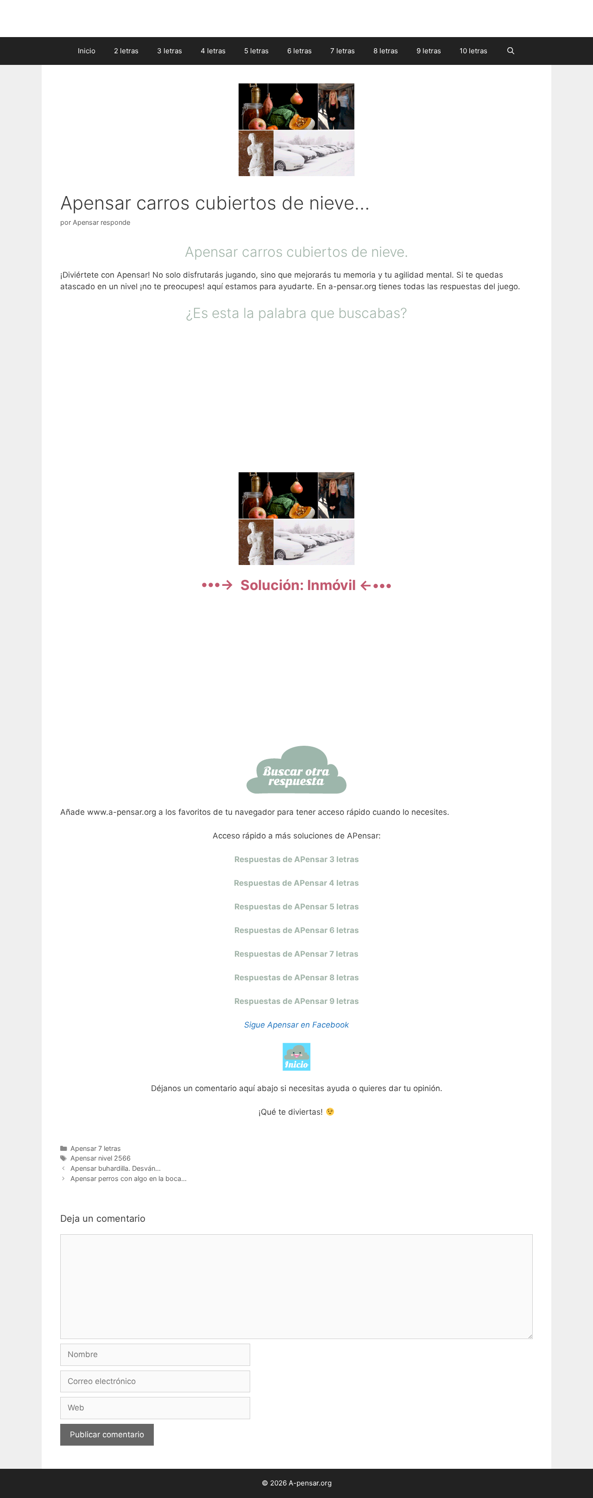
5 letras (256, 50)
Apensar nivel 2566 (100, 1158)
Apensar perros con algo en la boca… (128, 1178)
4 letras (213, 50)
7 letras (342, 50)
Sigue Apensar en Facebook (296, 1024)
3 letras (169, 50)
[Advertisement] (296, 395)
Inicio (86, 50)
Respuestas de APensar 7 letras (296, 953)
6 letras (299, 50)
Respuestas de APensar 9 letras (296, 1001)
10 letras (473, 50)
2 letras (126, 50)
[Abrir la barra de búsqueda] (510, 51)
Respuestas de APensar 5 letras (296, 906)
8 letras (385, 50)
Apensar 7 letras (95, 1148)
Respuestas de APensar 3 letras (296, 859)
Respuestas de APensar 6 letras (296, 930)
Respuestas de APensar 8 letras (296, 977)
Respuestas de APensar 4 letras (296, 883)
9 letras (428, 50)
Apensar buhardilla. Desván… (115, 1168)
